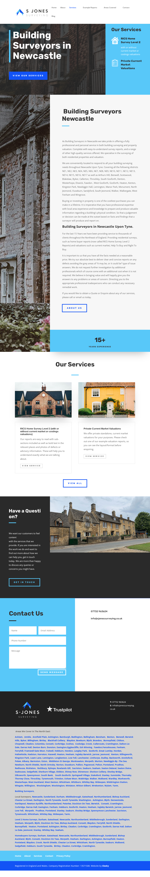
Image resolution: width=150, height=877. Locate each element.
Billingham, (33, 740)
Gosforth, (93, 750)
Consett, (105, 803)
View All (75, 483)
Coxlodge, (80, 743)
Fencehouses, (110, 747)
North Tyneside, (53, 800)
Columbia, (40, 743)
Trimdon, (59, 778)
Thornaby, (127, 775)
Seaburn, (87, 768)
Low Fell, (72, 757)
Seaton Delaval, (110, 768)
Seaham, (96, 768)
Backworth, (115, 757)
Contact (126, 8)
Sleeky (105, 865)
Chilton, (121, 740)
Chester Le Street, (24, 800)
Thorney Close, (22, 778)
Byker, (24, 740)
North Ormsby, (48, 764)
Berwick (95, 803)
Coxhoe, (70, 743)
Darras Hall (26, 747)
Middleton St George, (60, 761)
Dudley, (105, 757)
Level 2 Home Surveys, (26, 819)
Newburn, (20, 764)
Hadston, (33, 754)
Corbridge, (60, 743)
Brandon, (98, 740)
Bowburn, (81, 740)
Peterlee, (67, 803)
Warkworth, (124, 778)
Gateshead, (87, 796)
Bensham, (101, 737)
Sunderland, (50, 796)
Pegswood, (89, 764)
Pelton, (99, 764)
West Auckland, (36, 782)
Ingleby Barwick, (83, 754)
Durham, (60, 796)
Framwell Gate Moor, (35, 750)
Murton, (99, 761)
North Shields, (32, 764)
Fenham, (54, 807)
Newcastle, (37, 796)
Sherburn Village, (47, 771)
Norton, (60, 764)
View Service (31, 466)
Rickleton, (31, 768)
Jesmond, (105, 754)
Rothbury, (42, 768)
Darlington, (124, 819)
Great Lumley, (106, 750)
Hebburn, (59, 750)
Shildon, (60, 771)
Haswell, (52, 754)
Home (54, 8)
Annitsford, (127, 757)
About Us (74, 308)
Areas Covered (110, 8)
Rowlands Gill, (64, 768)
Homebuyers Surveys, (26, 835)
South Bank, (47, 775)
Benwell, (120, 737)
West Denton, (52, 782)
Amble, (28, 737)
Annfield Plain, (40, 737)
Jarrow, (96, 754)
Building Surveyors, (25, 791)
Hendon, (69, 750)
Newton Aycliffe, (35, 803)
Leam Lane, (36, 757)
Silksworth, (21, 775)
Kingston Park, (22, 757)
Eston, (45, 761)
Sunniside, (116, 775)
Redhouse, (20, 768)
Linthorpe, (95, 757)
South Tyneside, (70, 800)
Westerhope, (21, 782)
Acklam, (19, 737)
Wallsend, (103, 778)
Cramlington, (112, 743)
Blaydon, (71, 740)
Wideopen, (101, 782)
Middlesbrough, (74, 796)
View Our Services (28, 75)
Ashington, (53, 737)
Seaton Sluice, (125, 768)
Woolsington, (58, 785)
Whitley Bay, (88, 782)
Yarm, (116, 785)
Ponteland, (108, 764)
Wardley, (113, 778)
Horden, (118, 750)
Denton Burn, (39, 747)
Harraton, (42, 754)
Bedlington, (77, 737)
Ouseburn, (70, 764)
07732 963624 (119, 702)
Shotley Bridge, (115, 771)
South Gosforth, (63, 775)
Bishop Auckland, (121, 796)
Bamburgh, (65, 737)
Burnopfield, (109, 740)
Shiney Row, (71, 771)
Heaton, (61, 754)
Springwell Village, (81, 775)
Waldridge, (83, 778)
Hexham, (70, 754)
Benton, (111, 737)
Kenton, (115, 754)
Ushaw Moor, (71, 778)
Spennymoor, (34, 775)
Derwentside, (117, 800)
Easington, (62, 747)
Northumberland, (103, 796)
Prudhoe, (119, 764)
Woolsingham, (44, 785)
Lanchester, (83, 757)
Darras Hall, (32, 807)
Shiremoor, (83, 771)
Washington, (85, 800)
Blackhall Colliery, (57, 740)
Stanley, (106, 775)
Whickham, (65, 782)
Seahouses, (20, 771)
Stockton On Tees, (81, 803)
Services (72, 8)
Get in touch (24, 582)
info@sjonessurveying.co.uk (106, 618)
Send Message (51, 672)
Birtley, (43, 740)
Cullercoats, (99, 743)
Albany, (26, 761)
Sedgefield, (32, 771)
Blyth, (89, 740)
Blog (53, 16)
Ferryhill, (19, 750)
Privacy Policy (63, 856)
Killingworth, (126, 754)
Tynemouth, (48, 778)
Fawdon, (98, 747)
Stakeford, (96, 775)
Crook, (89, 743)
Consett (50, 743)
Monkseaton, (78, 761)
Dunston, (52, 747)
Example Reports (90, 8)
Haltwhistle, (21, 754)
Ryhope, (52, 768)
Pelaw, (18, 761)
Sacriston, (122, 810)
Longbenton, (61, 757)
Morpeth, (90, 761)
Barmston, (35, 761)
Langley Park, (81, 750)
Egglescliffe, (73, 747)
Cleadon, (29, 743)
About (62, 8)
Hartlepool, (20, 803)
